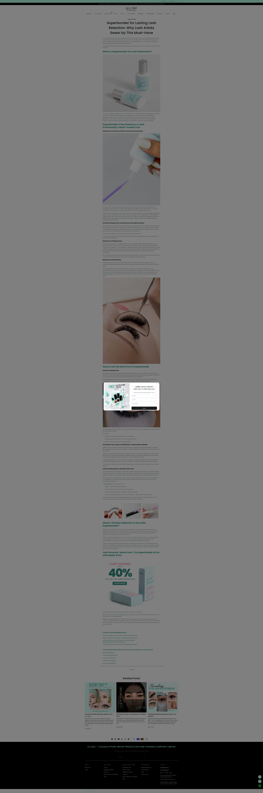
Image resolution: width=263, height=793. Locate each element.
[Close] (158, 384)
